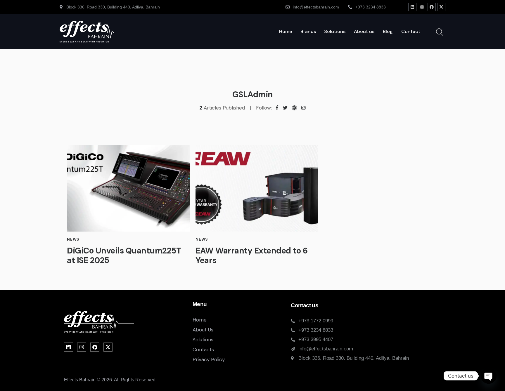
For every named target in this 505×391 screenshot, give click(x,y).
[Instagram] (422, 7)
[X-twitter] (441, 7)
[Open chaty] (489, 376)
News (73, 239)
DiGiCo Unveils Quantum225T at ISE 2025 (124, 256)
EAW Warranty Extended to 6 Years (251, 256)
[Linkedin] (412, 7)
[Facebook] (432, 7)
